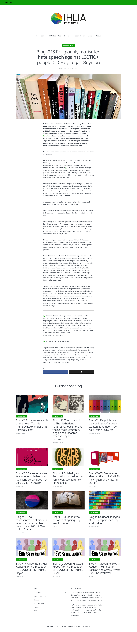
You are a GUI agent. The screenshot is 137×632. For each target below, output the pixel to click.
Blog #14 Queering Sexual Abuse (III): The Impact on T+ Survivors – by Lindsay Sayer (31, 568)
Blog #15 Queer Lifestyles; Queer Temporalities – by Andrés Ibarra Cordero (105, 520)
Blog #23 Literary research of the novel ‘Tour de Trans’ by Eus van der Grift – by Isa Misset (32, 425)
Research (40, 36)
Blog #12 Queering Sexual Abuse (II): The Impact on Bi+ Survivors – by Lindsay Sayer (67, 568)
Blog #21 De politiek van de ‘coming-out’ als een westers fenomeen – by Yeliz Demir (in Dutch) (103, 425)
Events (90, 36)
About (98, 36)
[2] (67, 173)
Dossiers (67, 36)
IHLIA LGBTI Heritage (67, 626)
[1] (66, 168)
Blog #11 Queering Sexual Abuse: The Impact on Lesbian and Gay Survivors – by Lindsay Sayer (104, 568)
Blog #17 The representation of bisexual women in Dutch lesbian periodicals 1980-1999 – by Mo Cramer (32, 523)
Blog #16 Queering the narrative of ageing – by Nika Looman (66, 520)
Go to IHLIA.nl (8, 2)
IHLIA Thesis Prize (55, 36)
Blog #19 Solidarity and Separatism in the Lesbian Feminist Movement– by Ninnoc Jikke (68, 478)
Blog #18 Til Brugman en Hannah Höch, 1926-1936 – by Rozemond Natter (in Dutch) (104, 478)
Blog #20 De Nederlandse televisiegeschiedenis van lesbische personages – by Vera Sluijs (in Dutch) (31, 478)
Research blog (79, 36)
